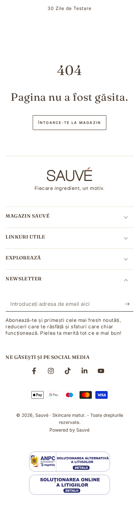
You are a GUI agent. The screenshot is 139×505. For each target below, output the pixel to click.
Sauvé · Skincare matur (59, 415)
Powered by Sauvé (69, 430)
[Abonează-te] (129, 304)
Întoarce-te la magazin (69, 122)
